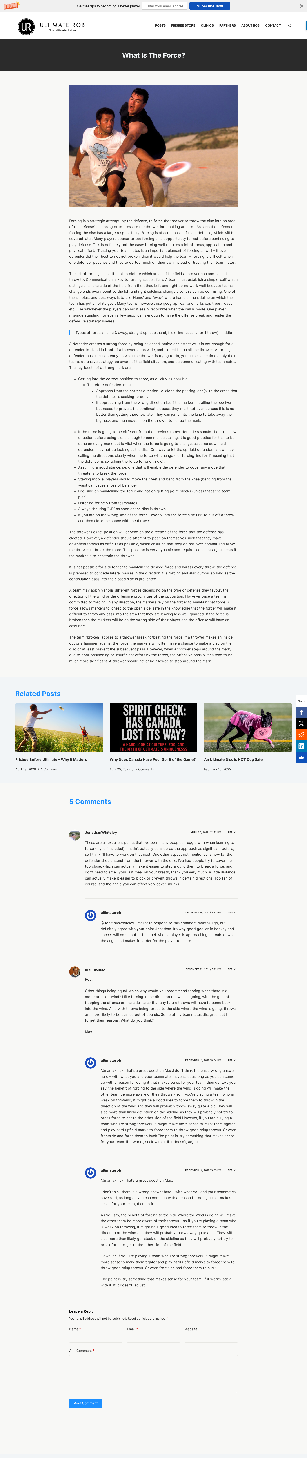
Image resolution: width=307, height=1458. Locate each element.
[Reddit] (301, 734)
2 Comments (145, 769)
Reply (232, 832)
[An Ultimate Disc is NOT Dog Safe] (248, 727)
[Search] (290, 25)
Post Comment (86, 1403)
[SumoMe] (301, 757)
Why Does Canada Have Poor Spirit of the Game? (153, 759)
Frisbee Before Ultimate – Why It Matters (51, 759)
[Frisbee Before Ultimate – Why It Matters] (59, 727)
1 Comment (49, 769)
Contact (273, 25)
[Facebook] (301, 712)
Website (191, 1329)
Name (75, 1329)
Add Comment (81, 1351)
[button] (153, 6)
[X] (301, 723)
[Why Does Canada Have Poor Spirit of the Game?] (153, 727)
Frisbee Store (183, 25)
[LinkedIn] (301, 746)
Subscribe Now (210, 6)
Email (132, 1329)
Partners (227, 25)
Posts (160, 25)
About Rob (250, 25)
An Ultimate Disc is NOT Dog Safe (233, 759)
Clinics (207, 25)
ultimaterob (111, 912)
